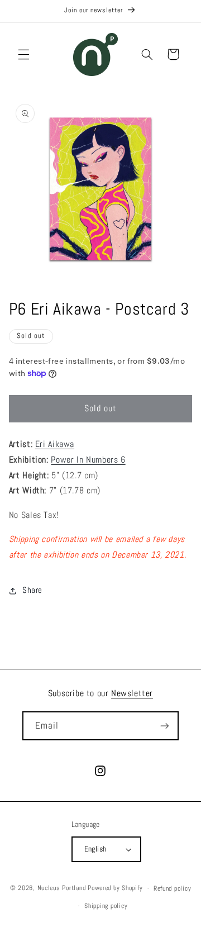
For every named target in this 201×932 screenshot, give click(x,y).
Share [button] (32, 590)
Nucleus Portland (61, 888)
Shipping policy (105, 906)
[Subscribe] (165, 725)
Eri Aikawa (54, 444)
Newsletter (132, 693)
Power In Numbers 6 (88, 459)
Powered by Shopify (115, 888)
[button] (23, 54)
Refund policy (173, 888)
